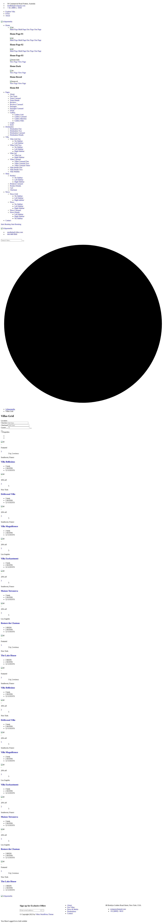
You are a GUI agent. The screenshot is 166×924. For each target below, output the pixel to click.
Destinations (71, 911)
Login (12, 123)
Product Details (15, 186)
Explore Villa (10, 12)
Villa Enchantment (9, 558)
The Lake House (8, 655)
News (7, 192)
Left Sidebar (18, 143)
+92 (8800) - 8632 (116, 911)
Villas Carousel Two (21, 163)
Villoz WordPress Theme (44, 914)
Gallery (12, 113)
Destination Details (16, 135)
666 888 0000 (12, 234)
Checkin (4, 423)
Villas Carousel (15, 159)
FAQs (7, 14)
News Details (15, 212)
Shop (7, 174)
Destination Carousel (17, 133)
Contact (8, 220)
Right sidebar (19, 200)
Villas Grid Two (15, 145)
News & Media (72, 909)
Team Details (14, 100)
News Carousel (15, 210)
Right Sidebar (19, 151)
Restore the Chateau (10, 623)
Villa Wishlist (14, 172)
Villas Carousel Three (22, 165)
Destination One (16, 129)
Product (12, 176)
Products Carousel (16, 184)
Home (7, 25)
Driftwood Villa (8, 494)
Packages (13, 106)
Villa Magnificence (9, 526)
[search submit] (2, 430)
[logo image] (6, 228)
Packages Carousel (16, 108)
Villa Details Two (16, 170)
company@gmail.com (118, 909)
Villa (7, 137)
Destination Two (16, 131)
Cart (11, 188)
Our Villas (71, 907)
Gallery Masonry (20, 119)
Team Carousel (15, 98)
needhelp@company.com (16, 6)
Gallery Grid (18, 115)
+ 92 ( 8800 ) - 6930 (14, 8)
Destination (9, 127)
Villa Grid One (15, 139)
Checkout (13, 190)
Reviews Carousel (16, 104)
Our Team (13, 96)
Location (4, 421)
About (7, 16)
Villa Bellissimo (8, 462)
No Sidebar (18, 141)
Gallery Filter (19, 121)
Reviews (13, 102)
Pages (7, 92)
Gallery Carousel (20, 117)
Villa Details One (16, 167)
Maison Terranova (9, 591)
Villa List (13, 153)
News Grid (14, 194)
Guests (3, 428)
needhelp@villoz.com (15, 232)
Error (12, 125)
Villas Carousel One (21, 161)
